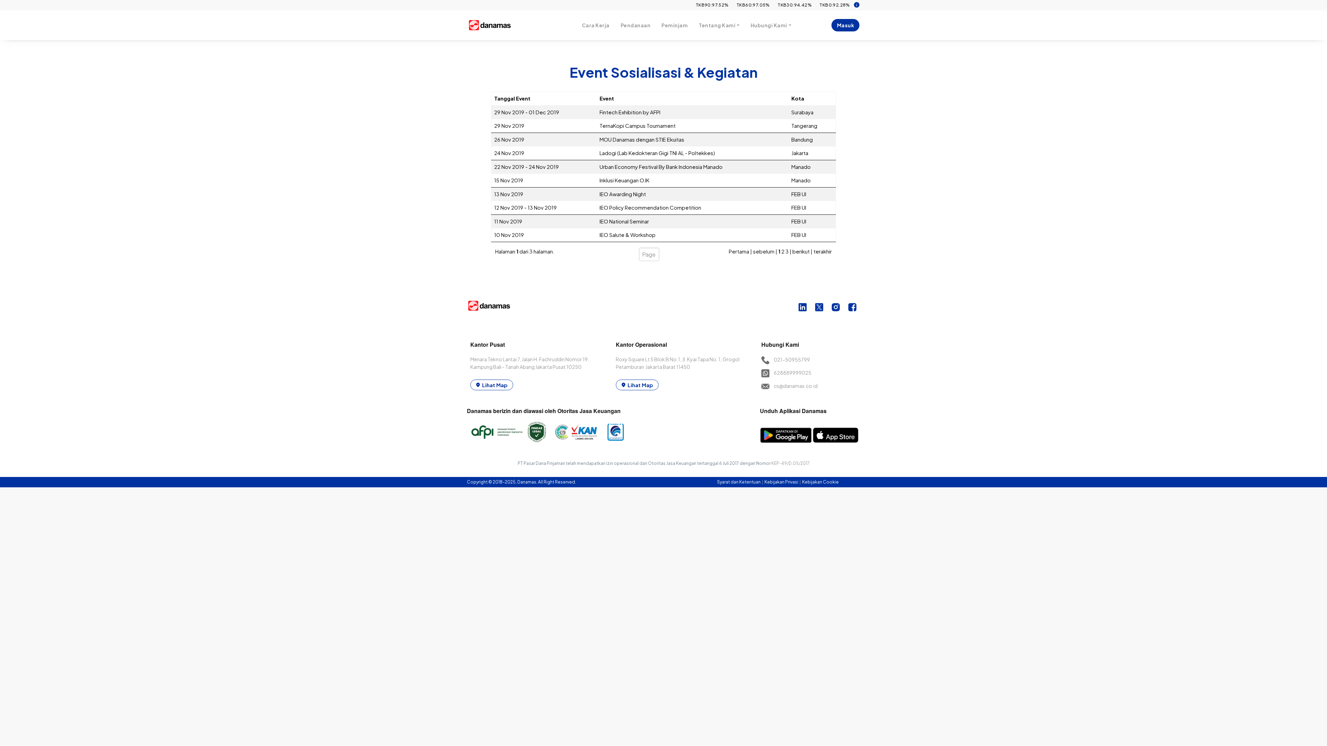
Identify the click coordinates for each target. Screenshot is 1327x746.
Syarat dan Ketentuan (739, 482)
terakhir (822, 251)
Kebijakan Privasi (781, 482)
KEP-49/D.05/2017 (790, 463)
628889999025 (792, 373)
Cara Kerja (596, 25)
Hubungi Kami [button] (769, 25)
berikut (801, 251)
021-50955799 (792, 359)
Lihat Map (495, 385)
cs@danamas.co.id (796, 386)
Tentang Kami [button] (717, 25)
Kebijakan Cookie (820, 482)
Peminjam (674, 25)
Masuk (845, 25)
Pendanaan (636, 25)
